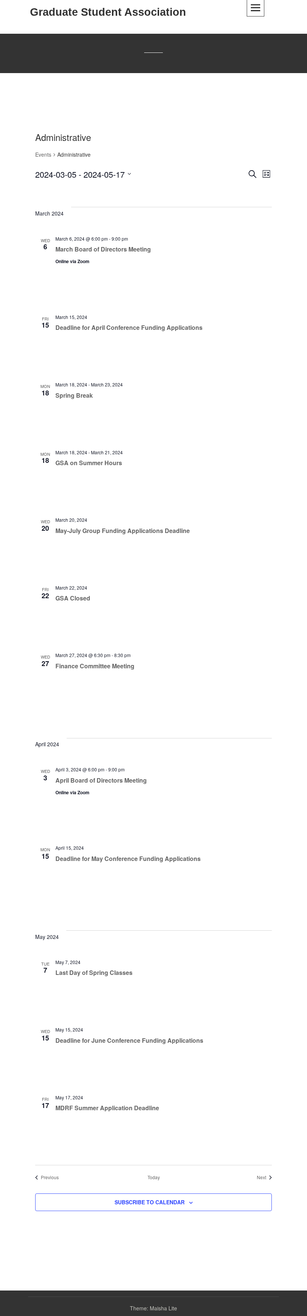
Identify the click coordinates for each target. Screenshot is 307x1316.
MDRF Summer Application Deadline (107, 1107)
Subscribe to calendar (150, 1202)
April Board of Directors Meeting (101, 780)
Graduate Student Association (108, 12)
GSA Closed (72, 598)
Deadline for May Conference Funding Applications (128, 858)
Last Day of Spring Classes (94, 972)
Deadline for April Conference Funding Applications (129, 327)
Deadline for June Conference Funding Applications (129, 1040)
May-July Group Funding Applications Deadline (122, 530)
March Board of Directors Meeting (103, 249)
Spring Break (74, 395)
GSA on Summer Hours (88, 462)
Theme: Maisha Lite (153, 1308)
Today (154, 1177)
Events (43, 154)
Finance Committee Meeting (94, 666)
